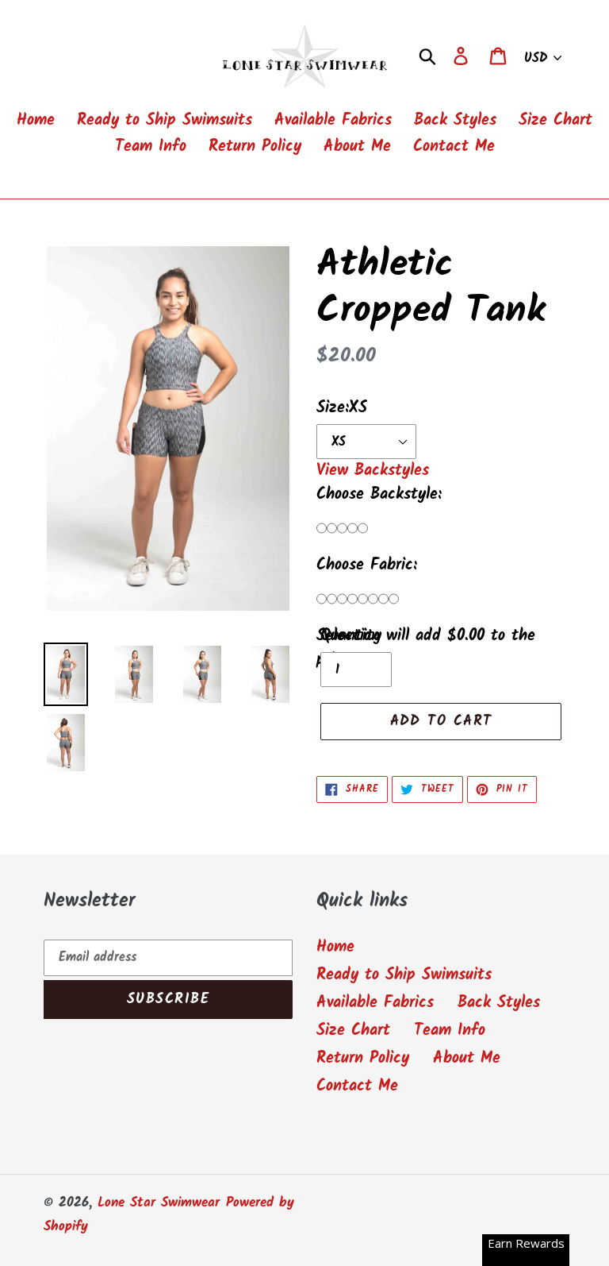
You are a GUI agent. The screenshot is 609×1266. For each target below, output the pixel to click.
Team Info (449, 1031)
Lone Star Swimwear (159, 1203)
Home (335, 947)
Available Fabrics (375, 1003)
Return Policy (362, 1058)
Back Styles (499, 1003)
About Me (466, 1058)
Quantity (350, 636)
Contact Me (357, 1086)
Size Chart (353, 1031)
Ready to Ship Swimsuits (404, 975)
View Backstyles (372, 471)
